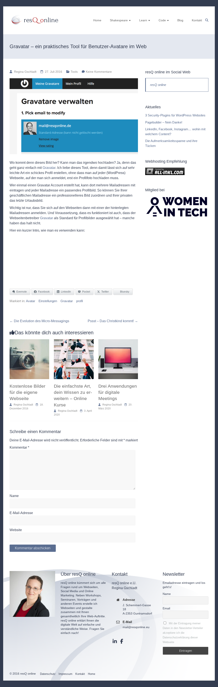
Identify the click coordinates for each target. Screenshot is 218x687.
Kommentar (19, 447)
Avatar (30, 301)
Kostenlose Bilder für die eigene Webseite (27, 392)
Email (166, 608)
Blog (180, 20)
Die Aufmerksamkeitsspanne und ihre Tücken (171, 143)
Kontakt (197, 20)
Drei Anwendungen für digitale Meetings (117, 392)
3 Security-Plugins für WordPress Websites (175, 115)
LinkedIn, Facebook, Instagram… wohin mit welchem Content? (175, 131)
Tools (74, 71)
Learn (143, 20)
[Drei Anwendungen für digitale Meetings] (118, 341)
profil (79, 301)
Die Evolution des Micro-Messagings (39, 321)
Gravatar (49, 168)
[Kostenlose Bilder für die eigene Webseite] (29, 341)
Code (162, 20)
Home (97, 20)
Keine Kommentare (99, 71)
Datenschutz (48, 673)
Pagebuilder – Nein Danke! (163, 122)
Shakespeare (119, 20)
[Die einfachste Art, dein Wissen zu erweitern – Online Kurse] (73, 341)
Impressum (65, 673)
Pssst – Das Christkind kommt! (113, 321)
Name (14, 496)
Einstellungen (48, 301)
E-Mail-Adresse (21, 513)
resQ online (158, 85)
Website (16, 530)
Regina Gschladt (25, 71)
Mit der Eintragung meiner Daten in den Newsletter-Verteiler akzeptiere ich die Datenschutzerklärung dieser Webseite (183, 633)
